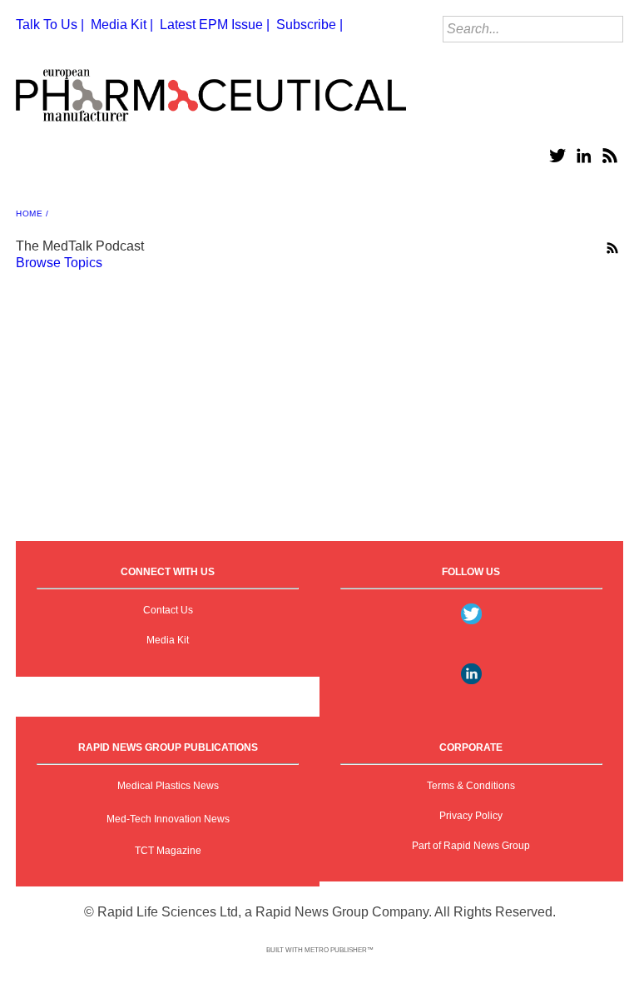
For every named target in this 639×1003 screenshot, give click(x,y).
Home (29, 213)
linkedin (583, 155)
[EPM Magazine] (211, 88)
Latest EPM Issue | (215, 24)
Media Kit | (122, 24)
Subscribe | (309, 24)
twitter (556, 155)
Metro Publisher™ (339, 950)
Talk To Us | (50, 24)
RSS (610, 155)
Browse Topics (59, 263)
